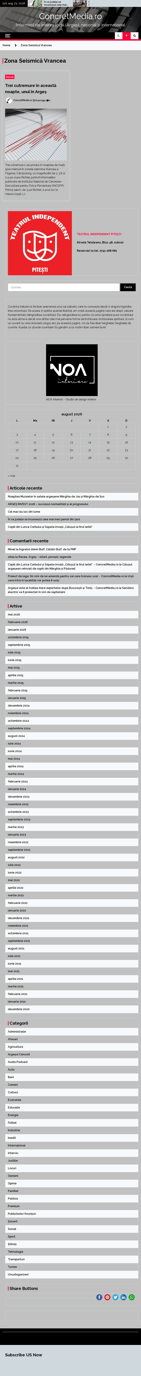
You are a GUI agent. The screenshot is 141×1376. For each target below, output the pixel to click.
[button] (118, 35)
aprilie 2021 (15, 978)
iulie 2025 (14, 652)
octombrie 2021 (18, 933)
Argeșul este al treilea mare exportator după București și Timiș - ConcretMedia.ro (63, 588)
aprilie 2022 (15, 887)
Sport (11, 1236)
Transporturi (16, 1259)
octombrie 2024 (18, 720)
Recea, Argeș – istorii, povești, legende (45, 557)
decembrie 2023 (18, 796)
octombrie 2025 (18, 637)
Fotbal (12, 1122)
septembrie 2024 (19, 728)
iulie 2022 (14, 865)
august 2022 (16, 857)
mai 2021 (14, 971)
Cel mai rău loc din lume (24, 511)
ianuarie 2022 (17, 910)
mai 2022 (14, 880)
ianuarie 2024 (17, 789)
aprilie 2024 (16, 766)
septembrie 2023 (19, 819)
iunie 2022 (14, 872)
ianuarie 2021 (17, 1001)
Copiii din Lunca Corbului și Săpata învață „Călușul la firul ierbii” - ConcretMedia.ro (63, 564)
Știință (12, 1244)
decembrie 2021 (18, 918)
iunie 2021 (14, 963)
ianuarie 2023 (17, 834)
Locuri (12, 1168)
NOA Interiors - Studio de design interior (71, 399)
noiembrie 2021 (18, 925)
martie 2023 (16, 827)
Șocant (13, 1221)
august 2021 (16, 948)
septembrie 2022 (19, 849)
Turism (12, 1267)
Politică (13, 1198)
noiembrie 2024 (18, 713)
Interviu (13, 1153)
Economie (14, 1100)
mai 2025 (14, 667)
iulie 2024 (14, 743)
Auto (11, 1069)
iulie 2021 (14, 956)
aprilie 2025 (15, 675)
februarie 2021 (17, 994)
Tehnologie (15, 1251)
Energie (13, 1115)
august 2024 (16, 736)
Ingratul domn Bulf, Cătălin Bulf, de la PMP (47, 549)
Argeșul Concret (19, 1054)
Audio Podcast (18, 1062)
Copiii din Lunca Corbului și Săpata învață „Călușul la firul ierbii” (83, 3)
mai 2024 (14, 758)
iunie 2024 (15, 751)
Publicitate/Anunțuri (22, 1213)
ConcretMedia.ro (70, 16)
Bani (11, 1077)
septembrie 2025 (19, 645)
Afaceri (13, 1039)
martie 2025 (16, 682)
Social (10, 76)
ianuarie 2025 (17, 698)
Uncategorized (18, 1274)
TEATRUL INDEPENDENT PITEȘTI (99, 234)
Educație (14, 1107)
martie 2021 (16, 986)
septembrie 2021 (19, 941)
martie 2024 (16, 774)
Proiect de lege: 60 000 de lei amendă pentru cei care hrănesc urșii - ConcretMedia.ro (66, 576)
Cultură (13, 1092)
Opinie (12, 1183)
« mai (11, 475)
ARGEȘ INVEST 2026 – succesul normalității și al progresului (48, 504)
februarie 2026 (18, 622)
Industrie (14, 1130)
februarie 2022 (18, 903)
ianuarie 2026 (17, 629)
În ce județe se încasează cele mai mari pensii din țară (39, 3)
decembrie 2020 (19, 1009)
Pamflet (13, 1191)
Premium (14, 1206)
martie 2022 (16, 895)
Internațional (16, 1145)
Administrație (17, 1031)
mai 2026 (14, 614)
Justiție (13, 1160)
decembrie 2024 (19, 705)
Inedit (12, 1138)
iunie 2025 (14, 660)
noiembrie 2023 (18, 804)
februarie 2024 (18, 781)
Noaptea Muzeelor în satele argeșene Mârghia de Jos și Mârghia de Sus (56, 496)
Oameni (13, 1175)
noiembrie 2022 (18, 842)
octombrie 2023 (18, 811)
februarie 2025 (17, 690)
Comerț (13, 1084)
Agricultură (15, 1046)
